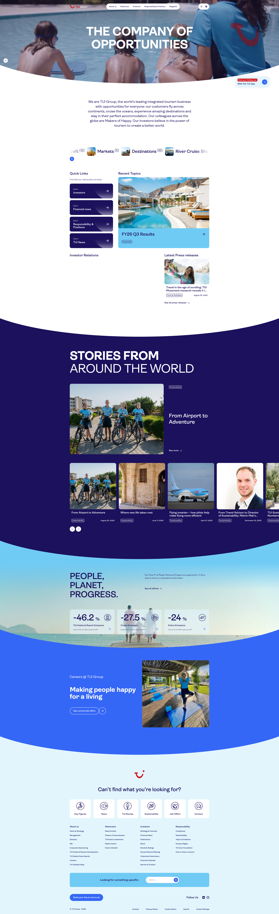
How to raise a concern (185, 852)
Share (142, 844)
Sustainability (181, 835)
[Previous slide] (72, 529)
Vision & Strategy (77, 831)
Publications (145, 839)
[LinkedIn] (203, 897)
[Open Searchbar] (201, 6)
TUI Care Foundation (184, 848)
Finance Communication (115, 835)
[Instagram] (208, 897)
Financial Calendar (148, 860)
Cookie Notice (170, 909)
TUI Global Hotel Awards (80, 856)
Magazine (173, 6)
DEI (71, 844)
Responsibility (183, 826)
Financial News (146, 835)
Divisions (73, 839)
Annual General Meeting (150, 852)
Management (75, 835)
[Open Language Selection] (206, 6)
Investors (136, 6)
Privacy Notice (152, 909)
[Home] (79, 6)
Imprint (186, 909)
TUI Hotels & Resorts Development (84, 852)
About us (112, 6)
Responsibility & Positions (154, 6)
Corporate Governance (149, 856)
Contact (135, 909)
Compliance (180, 831)
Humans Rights (182, 844)
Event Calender (111, 848)
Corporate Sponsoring (79, 848)
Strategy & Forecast (148, 831)
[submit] (176, 880)
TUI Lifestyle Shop (77, 865)
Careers (73, 860)
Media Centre (110, 844)
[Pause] (5, 60)
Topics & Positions (183, 839)
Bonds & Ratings (147, 848)
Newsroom (124, 6)
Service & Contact (147, 865)
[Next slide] (78, 529)
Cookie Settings (202, 909)
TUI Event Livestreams (114, 839)
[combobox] (162, 880)
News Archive (110, 831)
